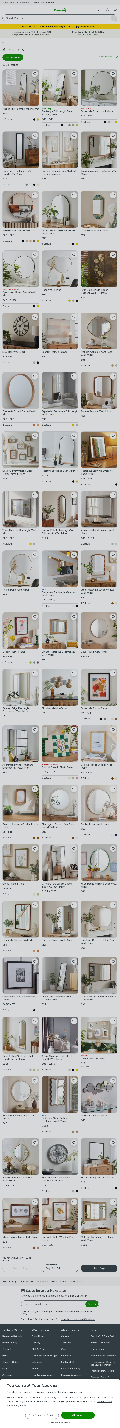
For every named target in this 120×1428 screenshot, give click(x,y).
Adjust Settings (60, 1422)
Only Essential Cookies (42, 1415)
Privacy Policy (18, 1405)
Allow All (78, 1415)
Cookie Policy (104, 1401)
